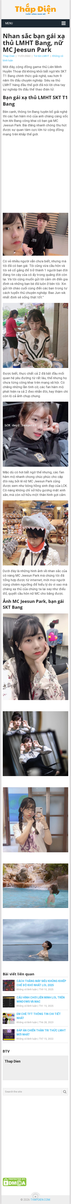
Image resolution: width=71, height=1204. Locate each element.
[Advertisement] (35, 174)
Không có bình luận (27, 989)
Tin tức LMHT (41, 55)
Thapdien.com (40, 1199)
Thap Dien (9, 55)
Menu (9, 23)
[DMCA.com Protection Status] (14, 1185)
